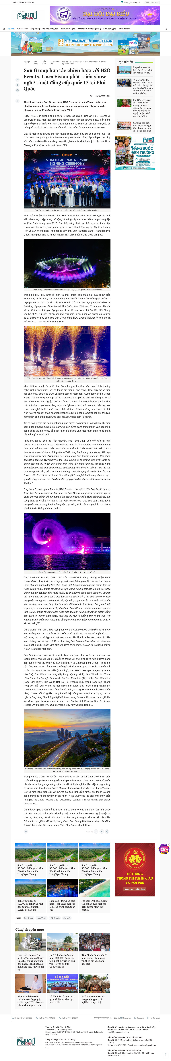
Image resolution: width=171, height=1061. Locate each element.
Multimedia (124, 28)
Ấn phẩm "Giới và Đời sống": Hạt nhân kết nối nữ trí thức (143, 70)
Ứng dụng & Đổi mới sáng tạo (44, 28)
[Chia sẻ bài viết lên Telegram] (17, 90)
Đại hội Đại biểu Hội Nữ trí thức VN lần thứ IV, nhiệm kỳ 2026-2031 (84, 62)
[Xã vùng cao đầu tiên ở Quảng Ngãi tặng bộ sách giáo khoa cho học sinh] (124, 125)
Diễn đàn (44, 62)
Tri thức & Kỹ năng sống (89, 28)
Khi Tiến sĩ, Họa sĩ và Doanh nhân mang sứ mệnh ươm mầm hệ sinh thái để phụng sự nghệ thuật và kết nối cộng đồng (142, 108)
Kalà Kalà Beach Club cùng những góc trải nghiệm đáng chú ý (92, 999)
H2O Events (55, 918)
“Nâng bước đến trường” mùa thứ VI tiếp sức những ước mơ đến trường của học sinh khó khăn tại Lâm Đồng (143, 87)
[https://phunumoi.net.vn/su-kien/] (17, 101)
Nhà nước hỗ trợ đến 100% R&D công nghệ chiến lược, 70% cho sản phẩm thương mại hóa (30, 1001)
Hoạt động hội (55, 62)
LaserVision (41, 918)
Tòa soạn (140, 1018)
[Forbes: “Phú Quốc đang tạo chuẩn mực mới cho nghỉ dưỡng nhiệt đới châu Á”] (94, 888)
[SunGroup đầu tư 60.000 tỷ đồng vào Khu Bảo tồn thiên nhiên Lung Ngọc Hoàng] (30, 852)
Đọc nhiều (125, 62)
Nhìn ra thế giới (68, 28)
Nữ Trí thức (22, 28)
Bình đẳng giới (109, 28)
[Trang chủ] (4, 29)
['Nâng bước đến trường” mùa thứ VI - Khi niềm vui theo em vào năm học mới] (94, 942)
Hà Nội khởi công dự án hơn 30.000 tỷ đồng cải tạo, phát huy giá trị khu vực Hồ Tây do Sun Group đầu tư (62, 961)
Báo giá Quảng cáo (122, 1018)
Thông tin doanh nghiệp (102, 1018)
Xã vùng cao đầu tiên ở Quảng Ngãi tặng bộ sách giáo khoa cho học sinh (142, 126)
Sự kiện (11, 28)
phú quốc (67, 918)
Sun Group (28, 918)
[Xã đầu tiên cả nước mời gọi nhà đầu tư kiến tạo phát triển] (62, 983)
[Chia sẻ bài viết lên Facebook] (17, 85)
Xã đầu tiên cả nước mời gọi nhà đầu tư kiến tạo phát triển (62, 999)
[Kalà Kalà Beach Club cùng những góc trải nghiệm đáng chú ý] (94, 983)
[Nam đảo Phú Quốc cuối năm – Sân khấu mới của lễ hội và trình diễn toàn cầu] (62, 888)
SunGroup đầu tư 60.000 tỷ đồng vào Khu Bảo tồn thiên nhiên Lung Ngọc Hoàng (30, 870)
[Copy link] (17, 80)
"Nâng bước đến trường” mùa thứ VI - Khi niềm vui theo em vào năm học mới (94, 959)
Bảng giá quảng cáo (132, 2)
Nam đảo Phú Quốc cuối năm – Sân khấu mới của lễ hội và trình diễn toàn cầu (62, 905)
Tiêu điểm (36, 62)
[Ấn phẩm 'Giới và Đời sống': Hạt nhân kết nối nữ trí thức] (124, 70)
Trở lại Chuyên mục (26, 831)
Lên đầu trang (154, 1018)
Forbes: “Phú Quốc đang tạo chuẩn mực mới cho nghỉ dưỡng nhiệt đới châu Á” (94, 905)
